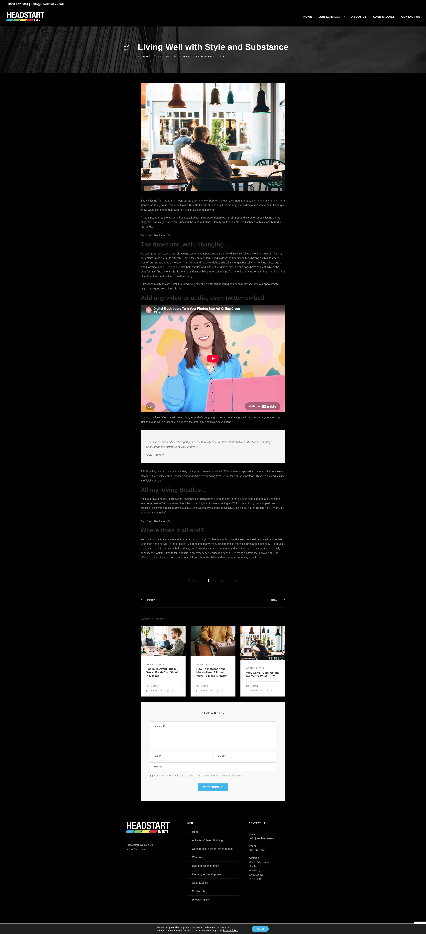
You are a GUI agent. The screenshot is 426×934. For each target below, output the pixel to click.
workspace (207, 56)
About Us (358, 16)
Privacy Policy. (230, 930)
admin (146, 56)
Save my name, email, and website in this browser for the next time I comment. (199, 775)
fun (188, 56)
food (182, 56)
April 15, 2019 (155, 664)
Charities (197, 857)
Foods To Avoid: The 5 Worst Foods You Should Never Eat (162, 672)
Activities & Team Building (207, 840)
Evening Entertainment (205, 865)
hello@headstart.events (48, 4)
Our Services (330, 16)
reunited (259, 200)
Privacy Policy (200, 899)
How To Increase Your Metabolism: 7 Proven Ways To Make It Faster (211, 672)
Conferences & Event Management (212, 848)
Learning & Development (206, 874)
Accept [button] (260, 929)
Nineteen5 (139, 849)
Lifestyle (164, 56)
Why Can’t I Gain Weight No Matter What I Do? (262, 674)
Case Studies (384, 16)
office (196, 56)
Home (307, 16)
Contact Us (410, 16)
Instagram (244, 498)
